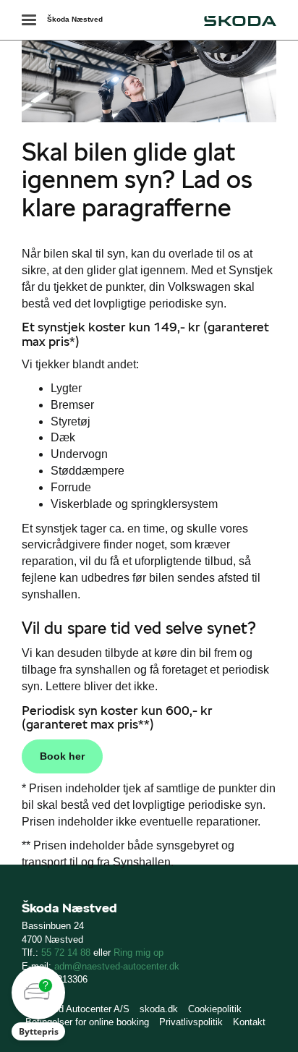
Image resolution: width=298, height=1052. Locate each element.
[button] (38, 1003)
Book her (62, 756)
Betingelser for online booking (87, 1022)
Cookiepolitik (215, 1009)
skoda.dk (159, 1009)
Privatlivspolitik (191, 1022)
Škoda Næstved (75, 19)
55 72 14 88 (65, 952)
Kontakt (249, 1022)
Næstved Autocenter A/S (77, 1009)
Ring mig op (138, 952)
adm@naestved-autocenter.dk (116, 966)
